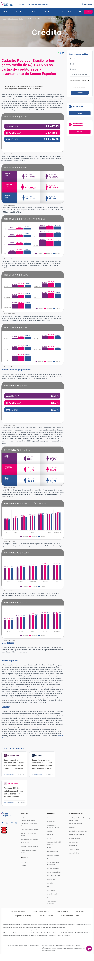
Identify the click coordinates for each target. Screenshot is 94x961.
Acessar (88, 12)
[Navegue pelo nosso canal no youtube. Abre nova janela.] (11, 823)
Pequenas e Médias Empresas (29, 846)
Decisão (49, 848)
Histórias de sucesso (53, 868)
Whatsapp (58, 53)
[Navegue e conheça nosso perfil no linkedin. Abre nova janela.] (16, 823)
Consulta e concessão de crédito (30, 829)
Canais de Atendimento (76, 823)
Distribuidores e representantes (78, 831)
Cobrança (50, 834)
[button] (80, 12)
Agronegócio (24, 862)
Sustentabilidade (74, 853)
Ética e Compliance (74, 838)
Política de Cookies (46, 916)
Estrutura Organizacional (76, 834)
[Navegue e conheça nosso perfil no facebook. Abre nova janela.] (2, 823)
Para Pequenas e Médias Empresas (37, 4)
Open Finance (25, 843)
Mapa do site (80, 911)
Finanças (50, 859)
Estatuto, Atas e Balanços (41, 911)
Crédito (49, 838)
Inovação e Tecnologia (53, 875)
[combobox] (79, 80)
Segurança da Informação (23, 916)
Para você (21, 4)
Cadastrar (80, 93)
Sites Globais (88, 4)
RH (48, 897)
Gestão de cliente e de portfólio (29, 839)
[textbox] (80, 80)
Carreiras (50, 831)
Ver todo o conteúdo (53, 818)
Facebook (61, 53)
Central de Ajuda (62, 911)
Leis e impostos (51, 879)
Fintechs (23, 865)
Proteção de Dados (52, 894)
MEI (48, 886)
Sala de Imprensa (74, 849)
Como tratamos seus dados (70, 916)
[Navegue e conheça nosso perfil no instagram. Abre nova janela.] (7, 823)
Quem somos (73, 845)
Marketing (50, 883)
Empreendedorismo (52, 851)
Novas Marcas (73, 842)
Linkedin (63, 53)
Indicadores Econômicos (54, 872)
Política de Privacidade (17, 911)
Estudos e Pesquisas (53, 855)
